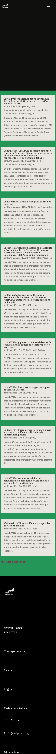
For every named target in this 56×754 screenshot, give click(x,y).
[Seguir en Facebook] (6, 720)
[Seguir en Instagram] (18, 720)
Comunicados (10, 113)
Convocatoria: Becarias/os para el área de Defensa (27, 203)
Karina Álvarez (14, 106)
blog (46, 110)
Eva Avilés (12, 305)
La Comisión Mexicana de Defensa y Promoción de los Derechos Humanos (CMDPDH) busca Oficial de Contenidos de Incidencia (27, 298)
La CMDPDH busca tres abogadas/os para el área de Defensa (27, 388)
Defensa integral (26, 113)
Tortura (41, 350)
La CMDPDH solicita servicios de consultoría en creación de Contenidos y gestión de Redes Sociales (26, 480)
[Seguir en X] (12, 720)
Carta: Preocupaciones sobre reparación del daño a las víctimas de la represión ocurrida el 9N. (26, 101)
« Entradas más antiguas (13, 561)
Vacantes (47, 207)
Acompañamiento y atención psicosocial (23, 110)
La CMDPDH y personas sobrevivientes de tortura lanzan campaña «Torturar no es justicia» (27, 344)
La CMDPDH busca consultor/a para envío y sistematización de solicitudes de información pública (27, 432)
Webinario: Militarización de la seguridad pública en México (27, 524)
